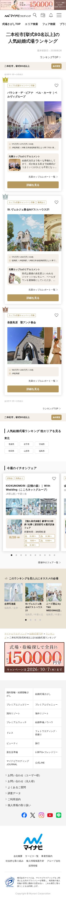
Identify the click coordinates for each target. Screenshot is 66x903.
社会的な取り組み (14, 860)
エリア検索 (31, 23)
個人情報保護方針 (35, 860)
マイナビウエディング (15, 633)
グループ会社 (53, 860)
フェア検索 (48, 23)
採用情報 (33, 865)
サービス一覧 (31, 856)
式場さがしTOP (11, 23)
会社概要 (18, 856)
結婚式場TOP (36, 633)
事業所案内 (46, 856)
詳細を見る (33, 184)
